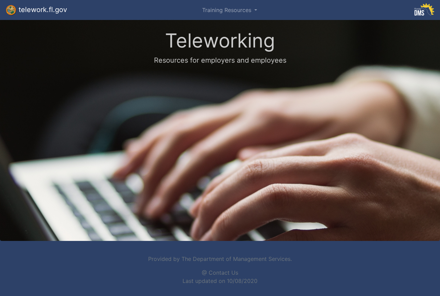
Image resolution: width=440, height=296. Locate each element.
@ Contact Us (220, 272)
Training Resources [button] (227, 10)
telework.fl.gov (41, 10)
